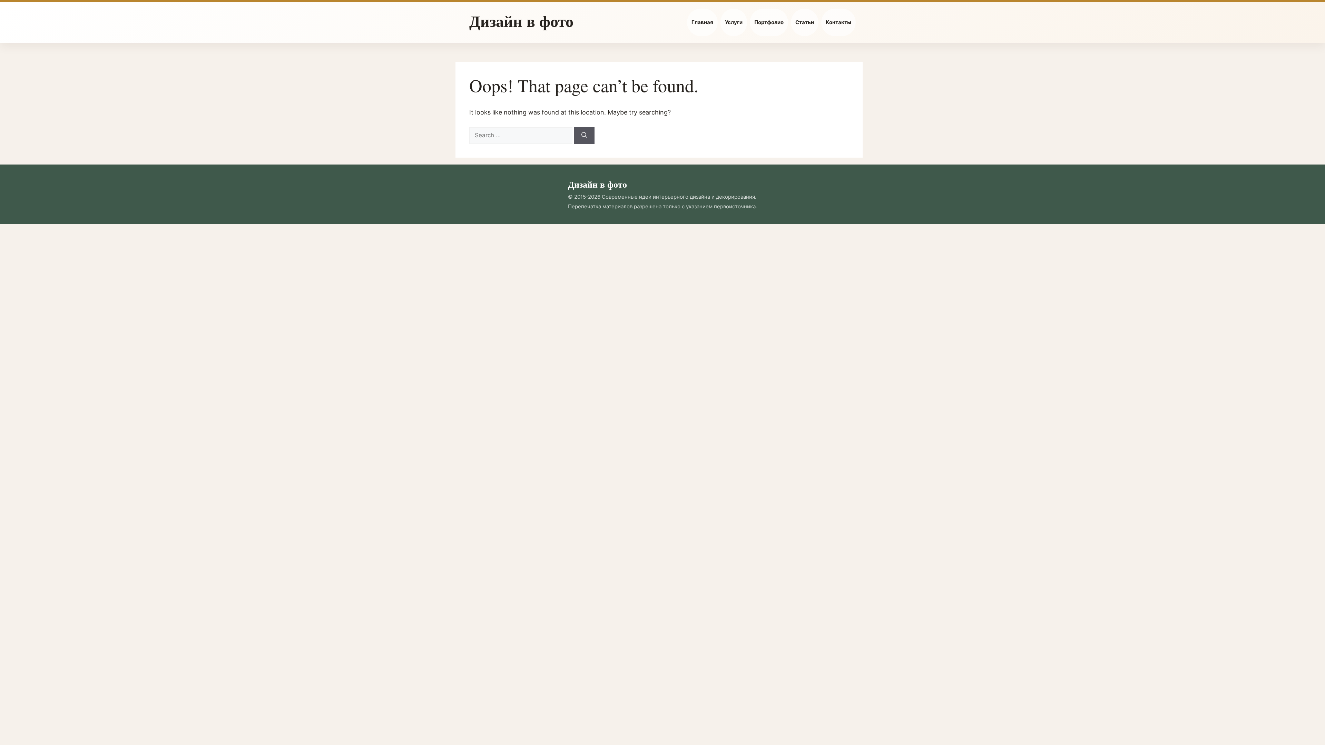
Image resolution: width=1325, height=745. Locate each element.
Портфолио (769, 22)
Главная (702, 22)
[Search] (584, 135)
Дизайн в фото (521, 20)
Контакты (838, 22)
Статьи (804, 22)
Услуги (734, 22)
